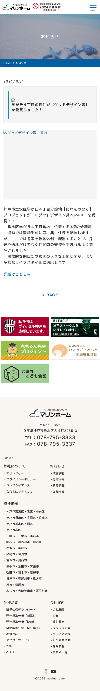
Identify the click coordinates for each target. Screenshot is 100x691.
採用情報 (59, 646)
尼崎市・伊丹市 (16, 554)
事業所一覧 (60, 652)
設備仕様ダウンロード (21, 609)
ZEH (9, 646)
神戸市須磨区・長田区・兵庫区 (27, 517)
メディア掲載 (61, 634)
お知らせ (59, 491)
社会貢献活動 (62, 640)
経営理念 (59, 621)
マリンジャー (15, 473)
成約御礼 (59, 473)
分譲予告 (59, 479)
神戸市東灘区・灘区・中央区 (25, 511)
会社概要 (59, 609)
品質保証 (12, 634)
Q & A (10, 652)
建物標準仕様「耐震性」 (22, 615)
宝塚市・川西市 (16, 560)
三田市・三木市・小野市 (22, 536)
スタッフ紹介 (62, 628)
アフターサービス (18, 640)
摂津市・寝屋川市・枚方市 (24, 578)
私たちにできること (19, 491)
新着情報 (59, 485)
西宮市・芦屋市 (16, 548)
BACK (52, 295)
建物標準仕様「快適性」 (22, 621)
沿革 (56, 615)
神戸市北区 (13, 529)
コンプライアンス (18, 485)
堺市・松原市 (15, 585)
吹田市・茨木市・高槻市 (22, 572)
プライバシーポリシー (21, 479)
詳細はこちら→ (16, 274)
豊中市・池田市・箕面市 (22, 566)
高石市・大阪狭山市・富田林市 (27, 591)
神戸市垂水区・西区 (19, 523)
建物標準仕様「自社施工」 (24, 628)
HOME (7, 62)
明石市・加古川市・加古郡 (24, 542)
